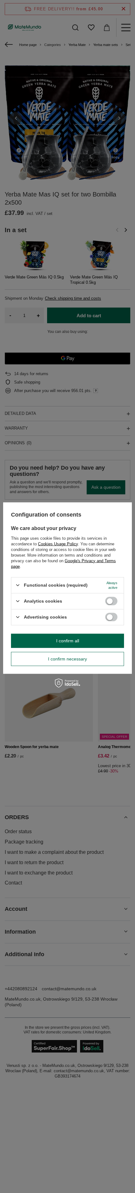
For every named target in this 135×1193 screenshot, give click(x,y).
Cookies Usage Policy (58, 543)
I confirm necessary (67, 658)
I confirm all (67, 640)
